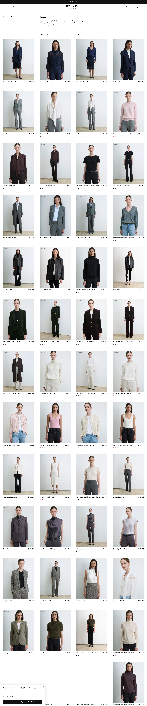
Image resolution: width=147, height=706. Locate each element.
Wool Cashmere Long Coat (11, 393)
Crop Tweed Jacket (9, 601)
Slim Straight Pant (82, 549)
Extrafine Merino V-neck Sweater (123, 237)
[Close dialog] (43, 687)
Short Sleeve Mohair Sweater (49, 653)
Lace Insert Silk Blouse (120, 601)
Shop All (10, 17)
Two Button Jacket (8, 134)
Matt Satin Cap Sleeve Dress (85, 705)
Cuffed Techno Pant (46, 705)
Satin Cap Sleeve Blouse (120, 549)
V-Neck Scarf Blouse (46, 134)
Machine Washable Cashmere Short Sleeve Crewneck (88, 186)
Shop (4, 17)
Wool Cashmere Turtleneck (48, 393)
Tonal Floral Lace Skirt (83, 82)
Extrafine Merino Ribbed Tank (49, 445)
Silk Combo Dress (82, 601)
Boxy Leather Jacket (46, 289)
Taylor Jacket (117, 82)
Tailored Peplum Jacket (10, 497)
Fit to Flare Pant (81, 134)
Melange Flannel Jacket (10, 653)
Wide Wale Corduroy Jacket (11, 341)
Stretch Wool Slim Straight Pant (86, 653)
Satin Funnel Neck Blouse (48, 549)
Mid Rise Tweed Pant (46, 601)
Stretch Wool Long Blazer (11, 82)
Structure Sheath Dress (47, 497)
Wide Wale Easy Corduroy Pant (49, 341)
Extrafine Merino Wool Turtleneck (86, 289)
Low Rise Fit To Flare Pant (48, 186)
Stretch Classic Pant (119, 497)
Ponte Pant (116, 289)
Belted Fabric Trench (9, 237)
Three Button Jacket (9, 549)
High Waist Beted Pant (83, 237)
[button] (9, 7)
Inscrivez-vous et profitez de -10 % (22, 702)
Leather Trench (7, 289)
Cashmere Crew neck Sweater (122, 134)
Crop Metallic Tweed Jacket (11, 445)
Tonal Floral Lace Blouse (47, 82)
